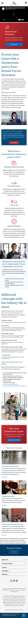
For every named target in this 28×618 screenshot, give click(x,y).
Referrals (4, 574)
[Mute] (22, 123)
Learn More (14, 142)
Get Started (14, 552)
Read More (4, 477)
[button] (14, 118)
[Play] (3, 123)
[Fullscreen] (25, 123)
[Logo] (14, 2)
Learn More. (4, 616)
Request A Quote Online (14, 440)
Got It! (23, 615)
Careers (4, 567)
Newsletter (5, 571)
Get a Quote (14, 44)
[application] (14, 118)
